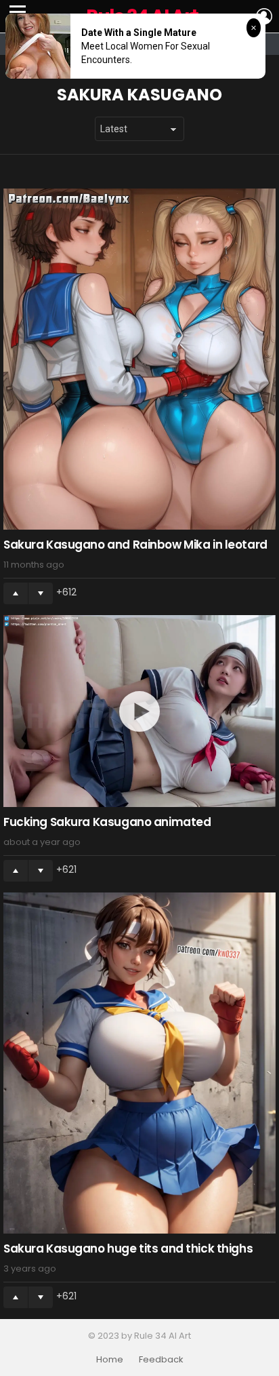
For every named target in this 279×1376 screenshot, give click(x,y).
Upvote (15, 593)
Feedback (161, 1359)
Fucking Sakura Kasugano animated (107, 822)
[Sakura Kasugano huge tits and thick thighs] (139, 1063)
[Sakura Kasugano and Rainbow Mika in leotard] (139, 359)
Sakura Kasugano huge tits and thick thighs (128, 1248)
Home (109, 1359)
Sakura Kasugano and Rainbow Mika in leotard (135, 544)
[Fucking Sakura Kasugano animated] (139, 711)
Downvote (40, 593)
